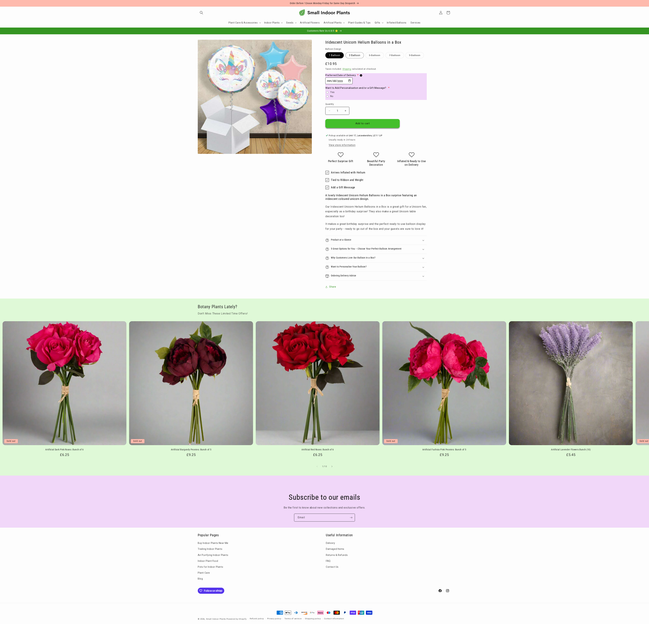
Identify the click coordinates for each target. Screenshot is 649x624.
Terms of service (293, 619)
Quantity (329, 104)
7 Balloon (396, 56)
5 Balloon (376, 56)
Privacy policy (274, 619)
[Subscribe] (351, 518)
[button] (201, 12)
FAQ (328, 561)
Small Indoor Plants (216, 619)
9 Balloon (416, 56)
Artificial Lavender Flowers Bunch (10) (571, 449)
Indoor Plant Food (208, 561)
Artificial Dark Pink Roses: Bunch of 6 (64, 449)
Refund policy (257, 619)
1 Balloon (334, 55)
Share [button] (332, 286)
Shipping (346, 69)
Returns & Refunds (337, 555)
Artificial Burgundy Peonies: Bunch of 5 (191, 449)
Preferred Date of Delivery (341, 75)
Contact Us (332, 567)
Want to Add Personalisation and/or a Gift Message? (357, 88)
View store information (342, 145)
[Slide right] (332, 466)
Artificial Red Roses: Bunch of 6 (318, 449)
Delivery (330, 543)
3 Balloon (354, 55)
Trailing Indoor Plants (210, 549)
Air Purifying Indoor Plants (213, 555)
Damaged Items (335, 549)
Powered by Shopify (236, 619)
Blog (200, 578)
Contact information (334, 619)
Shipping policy (313, 619)
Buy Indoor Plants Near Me (213, 543)
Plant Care (204, 572)
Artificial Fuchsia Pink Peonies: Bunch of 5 (444, 449)
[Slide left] (317, 466)
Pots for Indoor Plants (210, 567)
